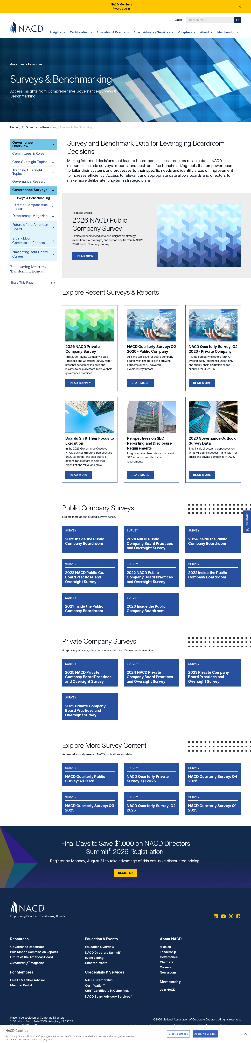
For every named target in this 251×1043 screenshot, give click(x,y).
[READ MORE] (151, 325)
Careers (166, 967)
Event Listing (94, 958)
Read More (202, 475)
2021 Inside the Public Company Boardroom (84, 608)
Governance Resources (27, 947)
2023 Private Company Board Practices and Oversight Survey (208, 677)
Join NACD (167, 989)
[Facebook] (238, 916)
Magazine (27, 963)
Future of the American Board (31, 957)
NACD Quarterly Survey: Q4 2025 (212, 778)
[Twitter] (230, 916)
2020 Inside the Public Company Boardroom (146, 608)
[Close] (245, 1034)
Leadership (168, 952)
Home (14, 127)
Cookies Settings (178, 1033)
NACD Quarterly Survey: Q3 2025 (89, 807)
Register (125, 872)
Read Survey (80, 383)
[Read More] (213, 417)
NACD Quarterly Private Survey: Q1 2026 (148, 778)
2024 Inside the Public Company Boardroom (207, 541)
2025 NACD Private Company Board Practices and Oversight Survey (88, 677)
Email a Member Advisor (27, 980)
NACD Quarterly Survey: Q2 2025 (151, 807)
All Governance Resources (39, 127)
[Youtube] (223, 916)
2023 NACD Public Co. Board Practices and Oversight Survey (84, 577)
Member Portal (21, 985)
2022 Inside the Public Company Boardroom (207, 574)
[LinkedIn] (215, 916)
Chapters (166, 962)
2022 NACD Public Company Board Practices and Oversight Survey (150, 577)
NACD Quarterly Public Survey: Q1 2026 (85, 778)
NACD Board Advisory (108, 996)
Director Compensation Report (31, 207)
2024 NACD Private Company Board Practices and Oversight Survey (150, 677)
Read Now (85, 256)
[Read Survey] (89, 325)
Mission (165, 947)
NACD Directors (103, 952)
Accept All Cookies (205, 1033)
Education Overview (99, 947)
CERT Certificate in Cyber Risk (107, 990)
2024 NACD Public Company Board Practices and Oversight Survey (150, 543)
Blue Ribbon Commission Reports (34, 952)
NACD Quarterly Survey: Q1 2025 (212, 807)
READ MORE (140, 383)
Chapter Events (96, 963)
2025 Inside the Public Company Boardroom (84, 541)
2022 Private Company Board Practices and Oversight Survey (85, 710)
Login (178, 20)
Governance (169, 957)
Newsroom (168, 972)
